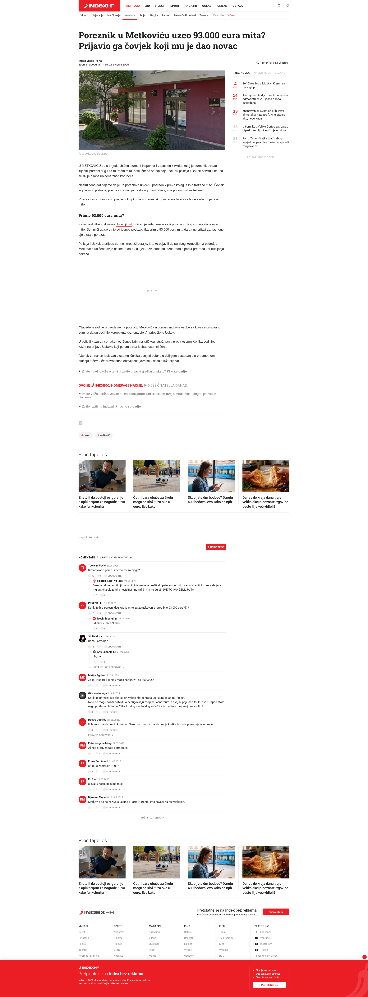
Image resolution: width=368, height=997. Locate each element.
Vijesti (160, 5)
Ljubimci (154, 943)
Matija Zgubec (97, 675)
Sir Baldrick (95, 636)
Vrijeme (223, 949)
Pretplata (132, 5)
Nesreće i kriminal (185, 15)
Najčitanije (114, 15)
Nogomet (119, 932)
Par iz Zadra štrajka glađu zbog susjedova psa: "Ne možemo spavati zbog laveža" (265, 142)
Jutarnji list (124, 224)
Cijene (222, 5)
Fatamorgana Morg (100, 743)
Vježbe (188, 949)
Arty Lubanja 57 (106, 651)
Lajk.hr (188, 943)
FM (82, 745)
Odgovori (189, 955)
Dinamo (118, 937)
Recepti (188, 937)
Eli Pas (92, 779)
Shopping (154, 932)
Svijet (142, 15)
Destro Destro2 (97, 719)
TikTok (264, 949)
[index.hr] (99, 5)
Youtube (265, 937)
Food (152, 949)
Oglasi (207, 5)
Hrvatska (130, 15)
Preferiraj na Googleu (274, 62)
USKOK (85, 435)
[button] (83, 475)
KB (94, 618)
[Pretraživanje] (286, 6)
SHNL (117, 949)
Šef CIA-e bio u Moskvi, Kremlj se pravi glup (263, 85)
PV (82, 605)
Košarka (118, 955)
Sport (174, 5)
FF (82, 763)
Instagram (266, 943)
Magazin (155, 926)
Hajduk (118, 943)
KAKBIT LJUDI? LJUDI (110, 581)
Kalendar (218, 15)
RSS (221, 955)
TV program (226, 937)
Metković (104, 435)
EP (82, 781)
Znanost (204, 15)
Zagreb (166, 15)
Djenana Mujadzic (99, 797)
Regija (154, 15)
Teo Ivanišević (97, 565)
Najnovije (98, 15)
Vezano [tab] (280, 73)
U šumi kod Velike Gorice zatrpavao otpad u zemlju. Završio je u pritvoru (265, 128)
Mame (152, 955)
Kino (221, 943)
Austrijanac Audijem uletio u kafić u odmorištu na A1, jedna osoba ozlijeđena (265, 99)
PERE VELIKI (95, 603)
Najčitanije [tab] (263, 73)
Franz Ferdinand (98, 761)
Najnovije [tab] (243, 73)
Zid (147, 5)
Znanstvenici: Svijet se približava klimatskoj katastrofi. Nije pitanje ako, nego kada (263, 114)
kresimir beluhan (107, 618)
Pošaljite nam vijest (266, 955)
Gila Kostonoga (97, 693)
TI (82, 568)
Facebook (266, 932)
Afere (231, 15)
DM (82, 799)
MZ (82, 677)
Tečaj (222, 932)
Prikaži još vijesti (260, 157)
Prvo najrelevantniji (115, 557)
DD (82, 722)
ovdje (170, 394)
